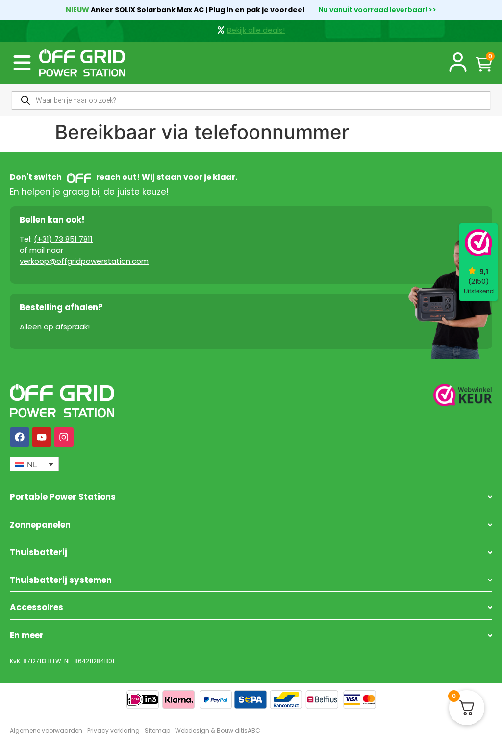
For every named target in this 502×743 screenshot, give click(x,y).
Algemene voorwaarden (46, 730)
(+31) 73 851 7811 (63, 239)
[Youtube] (41, 437)
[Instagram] (64, 437)
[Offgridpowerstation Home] (82, 63)
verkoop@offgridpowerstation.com (84, 261)
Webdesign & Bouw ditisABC (217, 730)
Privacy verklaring (113, 730)
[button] (22, 62)
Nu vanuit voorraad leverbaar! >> (377, 10)
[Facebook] (19, 437)
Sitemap (157, 730)
